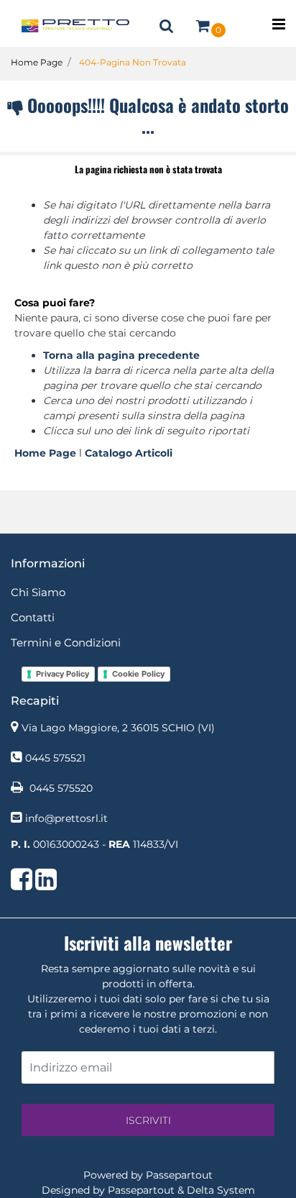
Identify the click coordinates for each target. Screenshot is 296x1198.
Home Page (37, 62)
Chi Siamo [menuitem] (38, 592)
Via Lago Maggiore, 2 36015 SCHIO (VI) (118, 727)
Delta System (221, 1190)
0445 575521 (55, 757)
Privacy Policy (62, 674)
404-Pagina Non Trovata (132, 62)
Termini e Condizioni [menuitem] (66, 642)
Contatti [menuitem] (33, 617)
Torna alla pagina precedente (121, 355)
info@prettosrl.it (66, 818)
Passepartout (179, 1175)
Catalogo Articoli (128, 453)
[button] (148, 1120)
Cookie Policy (138, 674)
